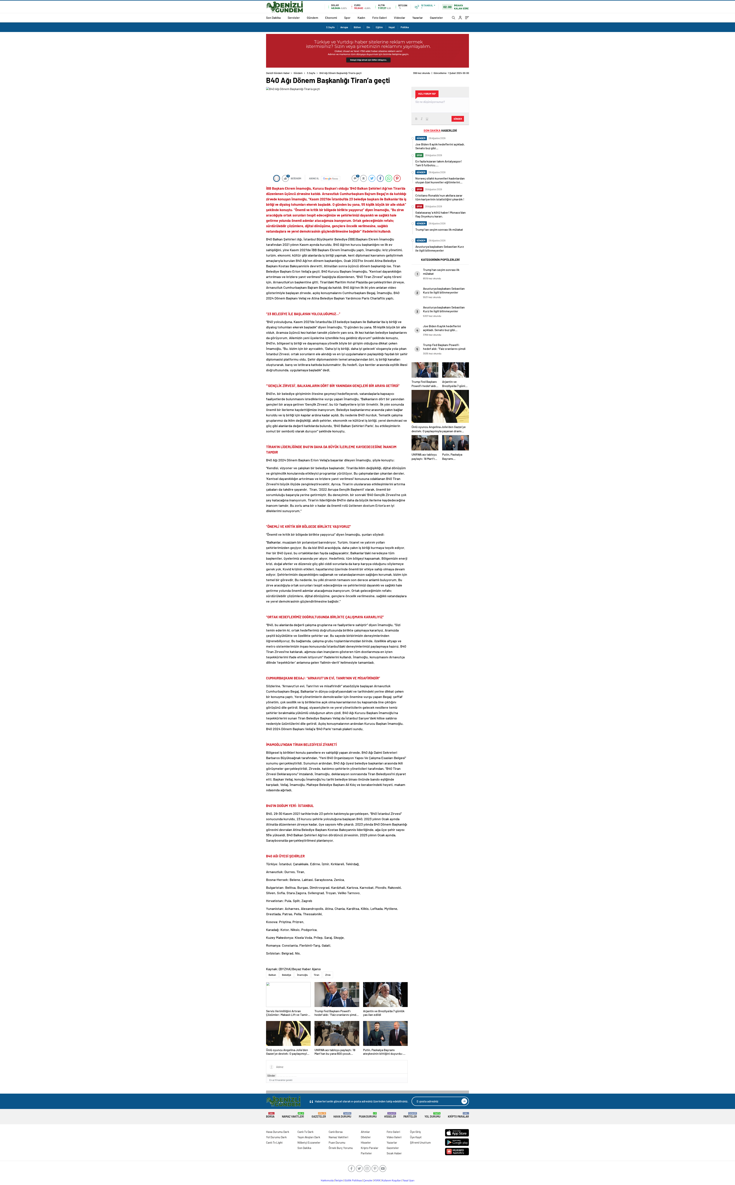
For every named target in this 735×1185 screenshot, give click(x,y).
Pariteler (410, 1115)
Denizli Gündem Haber (278, 73)
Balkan (272, 974)
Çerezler (368, 1180)
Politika (405, 27)
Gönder (271, 1075)
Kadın (361, 17)
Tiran (316, 974)
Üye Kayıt (416, 1137)
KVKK (377, 1180)
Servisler (294, 17)
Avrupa (344, 27)
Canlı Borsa (336, 1131)
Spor (347, 17)
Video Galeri (394, 1137)
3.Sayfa (330, 27)
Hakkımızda (327, 1180)
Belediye (286, 974)
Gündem (312, 17)
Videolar (399, 17)
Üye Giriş (415, 1131)
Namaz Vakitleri (293, 1115)
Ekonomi (331, 17)
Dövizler (366, 1137)
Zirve (328, 974)
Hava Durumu (342, 1115)
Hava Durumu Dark (277, 1131)
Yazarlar (417, 17)
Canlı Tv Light (274, 1142)
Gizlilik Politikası (353, 1180)
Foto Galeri (379, 17)
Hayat (392, 27)
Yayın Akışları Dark (308, 1137)
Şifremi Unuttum (420, 1142)
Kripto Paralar (458, 1115)
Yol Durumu (432, 1115)
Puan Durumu (368, 1115)
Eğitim (379, 27)
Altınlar (365, 1131)
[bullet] (289, 1076)
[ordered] (287, 1076)
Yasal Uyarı (408, 1180)
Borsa (270, 1115)
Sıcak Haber (394, 1153)
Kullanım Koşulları (391, 1180)
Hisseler (390, 1115)
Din (368, 27)
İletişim (339, 1180)
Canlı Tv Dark (305, 1131)
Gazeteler (436, 17)
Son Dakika (273, 17)
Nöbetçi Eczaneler (308, 1142)
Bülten (357, 27)
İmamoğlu (302, 974)
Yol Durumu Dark (276, 1137)
